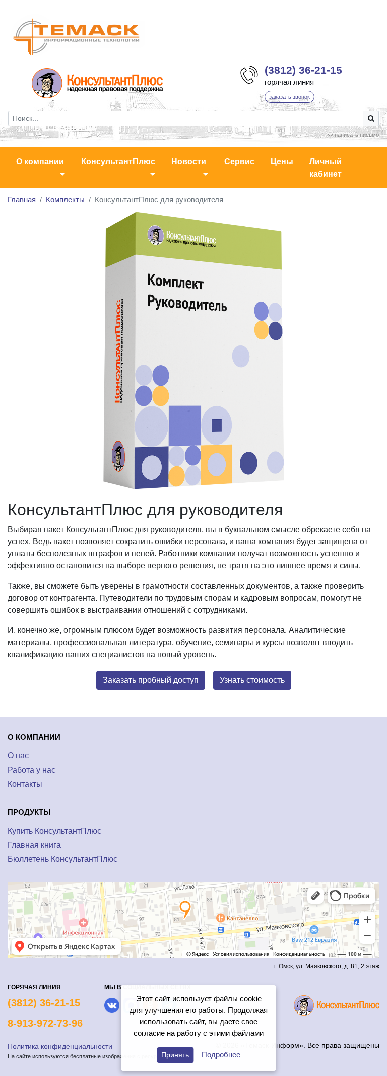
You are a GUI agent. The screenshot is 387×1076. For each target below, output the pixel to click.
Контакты (25, 784)
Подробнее (221, 1054)
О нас (18, 755)
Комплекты (65, 199)
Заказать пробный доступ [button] (151, 680)
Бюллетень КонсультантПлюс (62, 859)
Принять (175, 1055)
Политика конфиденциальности (60, 1046)
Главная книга (34, 845)
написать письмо (357, 135)
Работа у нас (31, 770)
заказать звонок (289, 97)
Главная (22, 199)
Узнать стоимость (252, 680)
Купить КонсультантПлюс (54, 831)
